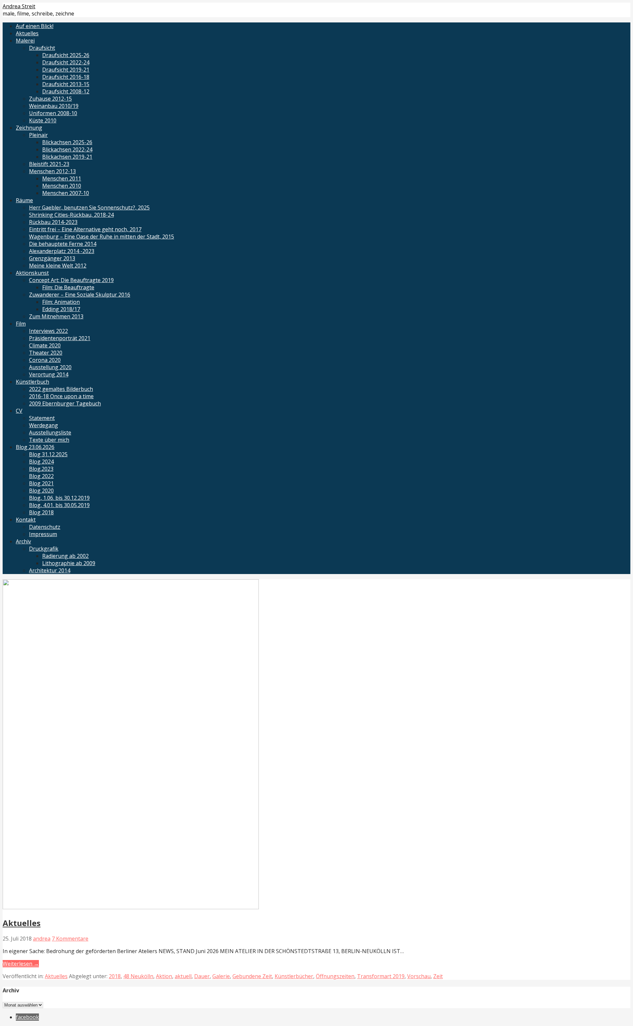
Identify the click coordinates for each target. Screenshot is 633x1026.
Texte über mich (49, 439)
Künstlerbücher (294, 976)
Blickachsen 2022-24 (67, 149)
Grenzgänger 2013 (52, 258)
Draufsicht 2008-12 (65, 91)
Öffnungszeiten (335, 976)
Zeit (438, 976)
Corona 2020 (45, 360)
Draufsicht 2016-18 (65, 76)
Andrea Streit (19, 6)
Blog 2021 (41, 483)
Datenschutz (44, 526)
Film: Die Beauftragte (68, 287)
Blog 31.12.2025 (48, 454)
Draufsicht (42, 47)
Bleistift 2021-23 (49, 164)
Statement (42, 418)
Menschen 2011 (61, 178)
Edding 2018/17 (61, 309)
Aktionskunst (32, 272)
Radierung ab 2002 (65, 556)
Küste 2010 (42, 120)
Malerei (25, 40)
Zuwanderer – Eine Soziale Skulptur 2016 (79, 294)
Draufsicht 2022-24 (65, 62)
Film (21, 323)
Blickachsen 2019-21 (67, 156)
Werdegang (43, 425)
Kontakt (26, 519)
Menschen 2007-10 (65, 193)
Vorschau (419, 976)
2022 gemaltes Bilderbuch (61, 389)
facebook (27, 1017)
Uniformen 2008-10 (53, 113)
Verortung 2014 (48, 374)
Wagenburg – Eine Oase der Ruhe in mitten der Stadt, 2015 (101, 236)
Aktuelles (27, 33)
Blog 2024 (41, 461)
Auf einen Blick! (34, 26)
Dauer (202, 976)
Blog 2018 (41, 512)
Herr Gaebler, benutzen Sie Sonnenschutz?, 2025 (89, 207)
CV (19, 410)
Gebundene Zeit (252, 976)
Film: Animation (61, 301)
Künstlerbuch (32, 381)
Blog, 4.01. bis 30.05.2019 (59, 505)
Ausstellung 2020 (50, 367)
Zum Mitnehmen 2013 (56, 316)
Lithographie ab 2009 (68, 563)
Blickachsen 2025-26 (67, 142)
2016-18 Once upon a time (61, 396)
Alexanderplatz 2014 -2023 (61, 251)
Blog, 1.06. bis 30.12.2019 (59, 497)
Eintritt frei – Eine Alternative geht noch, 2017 (85, 229)
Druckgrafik (43, 548)
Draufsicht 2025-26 (65, 55)
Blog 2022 (41, 476)
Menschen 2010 (61, 185)
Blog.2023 (41, 468)
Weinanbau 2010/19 (53, 106)
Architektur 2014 (49, 570)
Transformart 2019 (381, 976)
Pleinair (38, 135)
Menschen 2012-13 (52, 171)
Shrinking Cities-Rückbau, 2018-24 (71, 214)
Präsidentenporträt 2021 (59, 338)
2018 (115, 976)
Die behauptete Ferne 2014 (62, 243)
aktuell (183, 976)
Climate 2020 (45, 345)
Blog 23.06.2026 (35, 447)
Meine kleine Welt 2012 (57, 265)
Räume (24, 200)
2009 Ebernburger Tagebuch (65, 403)
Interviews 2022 (48, 331)
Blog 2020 (41, 490)
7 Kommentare (70, 938)
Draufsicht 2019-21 (65, 69)
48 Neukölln (138, 976)
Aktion (164, 976)
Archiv (23, 541)
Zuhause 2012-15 (50, 98)
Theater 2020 (45, 352)
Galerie (221, 976)
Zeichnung (29, 127)
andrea (41, 938)
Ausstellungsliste (50, 432)
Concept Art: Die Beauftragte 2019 (71, 280)
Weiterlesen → (21, 963)
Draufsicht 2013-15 (65, 84)
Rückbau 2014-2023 (53, 222)
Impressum (43, 534)
